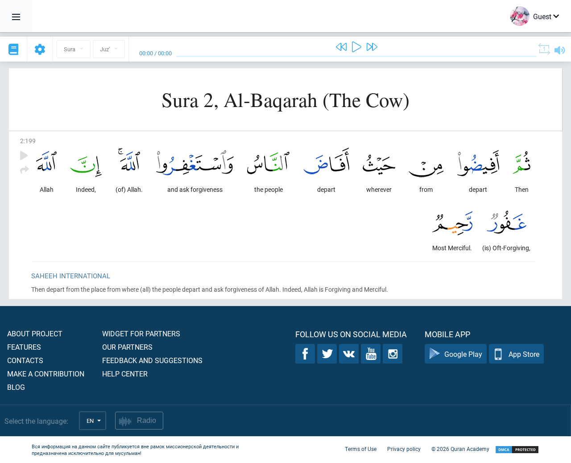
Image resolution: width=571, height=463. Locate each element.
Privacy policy (404, 448)
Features (24, 346)
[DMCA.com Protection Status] (517, 450)
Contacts (25, 360)
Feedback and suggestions (152, 360)
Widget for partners (141, 333)
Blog (16, 387)
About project (34, 333)
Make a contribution (45, 373)
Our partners (127, 346)
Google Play (463, 354)
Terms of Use (361, 448)
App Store (524, 354)
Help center (125, 373)
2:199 (28, 140)
